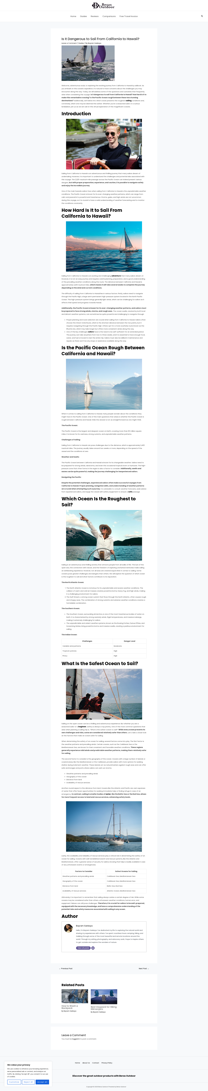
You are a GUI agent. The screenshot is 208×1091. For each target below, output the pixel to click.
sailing (129, 100)
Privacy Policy (107, 1063)
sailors (91, 332)
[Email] (93, 948)
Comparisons (109, 16)
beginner (82, 726)
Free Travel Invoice (129, 16)
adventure (116, 276)
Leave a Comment (69, 43)
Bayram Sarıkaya (84, 925)
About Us (86, 1063)
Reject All (28, 1082)
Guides (83, 16)
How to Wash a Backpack (70, 1007)
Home (73, 16)
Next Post (144, 968)
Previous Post (65, 968)
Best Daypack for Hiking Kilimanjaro (104, 1008)
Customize (14, 1082)
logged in (76, 1039)
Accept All (42, 1082)
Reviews (95, 16)
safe (130, 492)
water (108, 794)
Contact (95, 1063)
